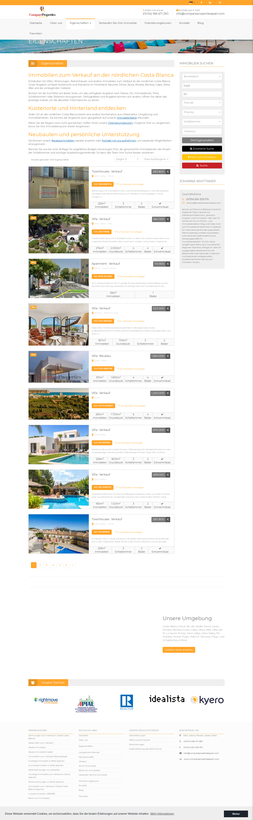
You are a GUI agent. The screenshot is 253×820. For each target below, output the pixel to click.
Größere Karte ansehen (179, 649)
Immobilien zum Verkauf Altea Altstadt (47, 756)
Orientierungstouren (158, 23)
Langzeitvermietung (89, 752)
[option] (46, 700)
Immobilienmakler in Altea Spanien (46, 765)
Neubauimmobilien (63, 140)
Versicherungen (136, 744)
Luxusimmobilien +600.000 (41, 793)
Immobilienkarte (127, 117)
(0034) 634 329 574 (197, 199)
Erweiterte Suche (203, 148)
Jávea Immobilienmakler (40, 752)
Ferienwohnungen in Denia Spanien (46, 782)
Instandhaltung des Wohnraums (145, 749)
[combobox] (202, 86)
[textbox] (203, 86)
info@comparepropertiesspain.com (200, 13)
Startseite (36, 23)
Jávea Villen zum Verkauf (40, 743)
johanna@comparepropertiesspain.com (204, 203)
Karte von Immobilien (202, 157)
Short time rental (87, 766)
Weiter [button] (236, 813)
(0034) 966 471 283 (155, 13)
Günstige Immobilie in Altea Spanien (46, 761)
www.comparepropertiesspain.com (201, 759)
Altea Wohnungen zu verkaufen (44, 769)
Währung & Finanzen (139, 740)
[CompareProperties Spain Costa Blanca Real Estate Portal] (42, 11)
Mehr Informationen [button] (162, 813)
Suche (203, 165)
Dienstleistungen (137, 735)
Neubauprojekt (86, 757)
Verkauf (82, 761)
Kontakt (184, 23)
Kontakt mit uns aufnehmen (119, 140)
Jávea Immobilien (37, 747)
